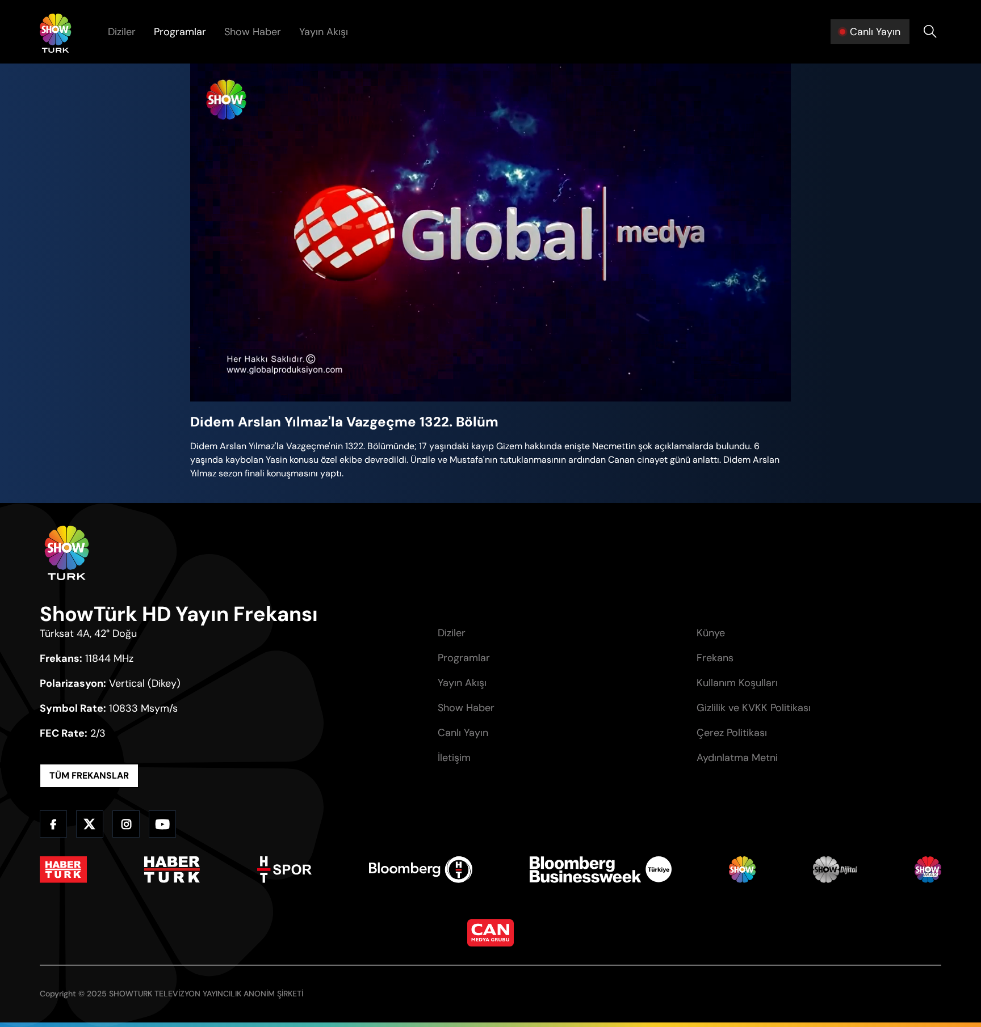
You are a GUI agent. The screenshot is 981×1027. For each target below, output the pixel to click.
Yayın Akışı (323, 32)
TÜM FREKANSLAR (89, 775)
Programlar (180, 32)
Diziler (122, 32)
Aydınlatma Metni (737, 757)
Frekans (715, 658)
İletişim (454, 757)
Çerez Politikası (732, 732)
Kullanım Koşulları (737, 683)
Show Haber (252, 32)
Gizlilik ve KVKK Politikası (754, 708)
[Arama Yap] (930, 32)
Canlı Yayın (463, 732)
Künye (711, 633)
